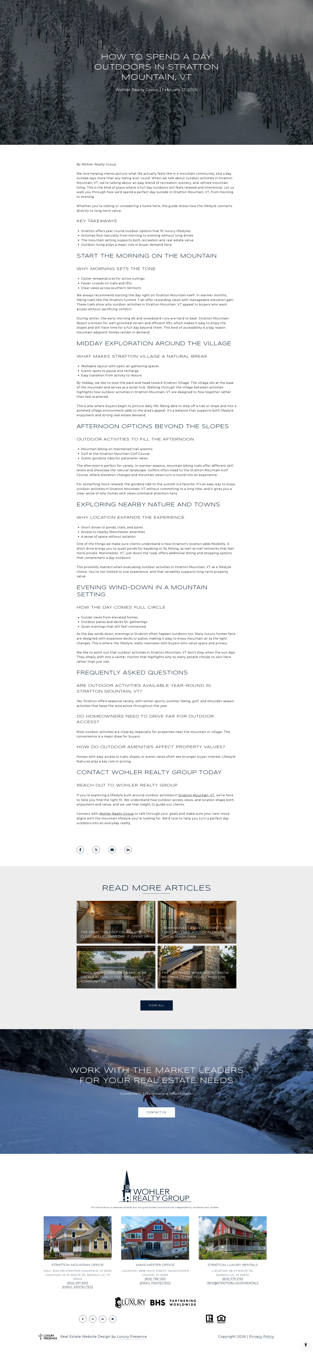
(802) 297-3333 (77, 1283)
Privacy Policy (261, 1337)
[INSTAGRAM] (92, 1319)
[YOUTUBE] (112, 1319)
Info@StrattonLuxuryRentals (233, 1283)
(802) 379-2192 (232, 1279)
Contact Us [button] (156, 1112)
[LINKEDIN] (102, 1319)
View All (156, 1005)
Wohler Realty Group (116, 813)
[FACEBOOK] (82, 1319)
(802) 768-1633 (155, 1279)
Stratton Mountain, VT (196, 795)
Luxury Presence (132, 1337)
